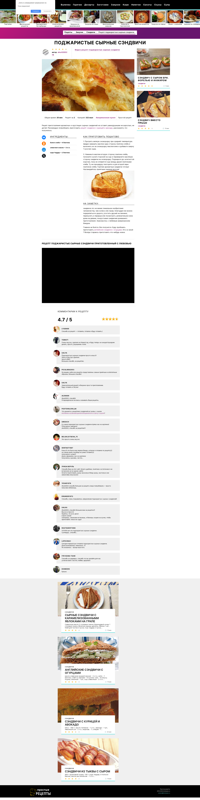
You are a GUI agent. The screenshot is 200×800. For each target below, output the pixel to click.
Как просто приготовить (40, 792)
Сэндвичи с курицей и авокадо (82, 723)
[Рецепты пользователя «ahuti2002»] (45, 55)
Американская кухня (105, 118)
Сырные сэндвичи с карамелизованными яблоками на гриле (82, 618)
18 (53, 55)
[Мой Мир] (44, 150)
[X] (44, 156)
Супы (167, 4)
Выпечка (65, 4)
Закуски (115, 4)
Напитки (136, 4)
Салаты (147, 4)
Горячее (77, 4)
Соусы (158, 4)
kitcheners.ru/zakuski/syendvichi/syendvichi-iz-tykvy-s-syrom (83, 413)
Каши (126, 4)
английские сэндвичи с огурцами (108, 230)
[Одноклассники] (44, 144)
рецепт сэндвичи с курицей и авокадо (97, 128)
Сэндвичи (69, 612)
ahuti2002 (62, 52)
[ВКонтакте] (44, 137)
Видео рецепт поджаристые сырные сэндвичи (97, 50)
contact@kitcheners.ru (164, 793)
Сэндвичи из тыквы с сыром (87, 771)
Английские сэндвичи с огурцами (84, 671)
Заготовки (103, 4)
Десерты (89, 4)
